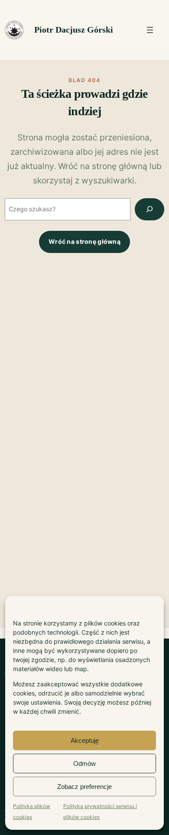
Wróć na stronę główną (84, 241)
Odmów (84, 763)
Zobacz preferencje (84, 786)
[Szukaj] (150, 209)
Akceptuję (85, 740)
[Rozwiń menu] (150, 30)
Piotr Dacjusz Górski (73, 29)
